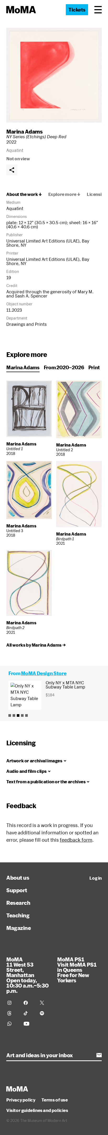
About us (17, 877)
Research (18, 903)
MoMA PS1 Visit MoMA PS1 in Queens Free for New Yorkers (76, 969)
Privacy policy (20, 1100)
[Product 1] (9, 715)
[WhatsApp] (12, 1024)
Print (94, 367)
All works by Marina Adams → (36, 645)
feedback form (76, 840)
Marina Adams (24, 131)
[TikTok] (29, 1013)
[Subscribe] (99, 1055)
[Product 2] (14, 715)
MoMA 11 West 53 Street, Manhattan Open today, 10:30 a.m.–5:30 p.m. (27, 975)
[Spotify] (45, 1013)
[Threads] (12, 1013)
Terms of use (54, 1100)
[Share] (11, 169)
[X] (45, 1003)
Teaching (17, 915)
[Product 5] (26, 715)
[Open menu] (98, 9)
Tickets (76, 10)
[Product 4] (22, 715)
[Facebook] (29, 1003)
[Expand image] (54, 75)
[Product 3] (18, 715)
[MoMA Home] (21, 9)
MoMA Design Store (43, 673)
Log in (95, 878)
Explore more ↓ (64, 194)
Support (16, 890)
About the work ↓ (24, 194)
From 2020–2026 (64, 367)
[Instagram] (12, 1003)
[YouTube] (29, 1024)
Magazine (18, 928)
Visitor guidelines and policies (37, 1110)
